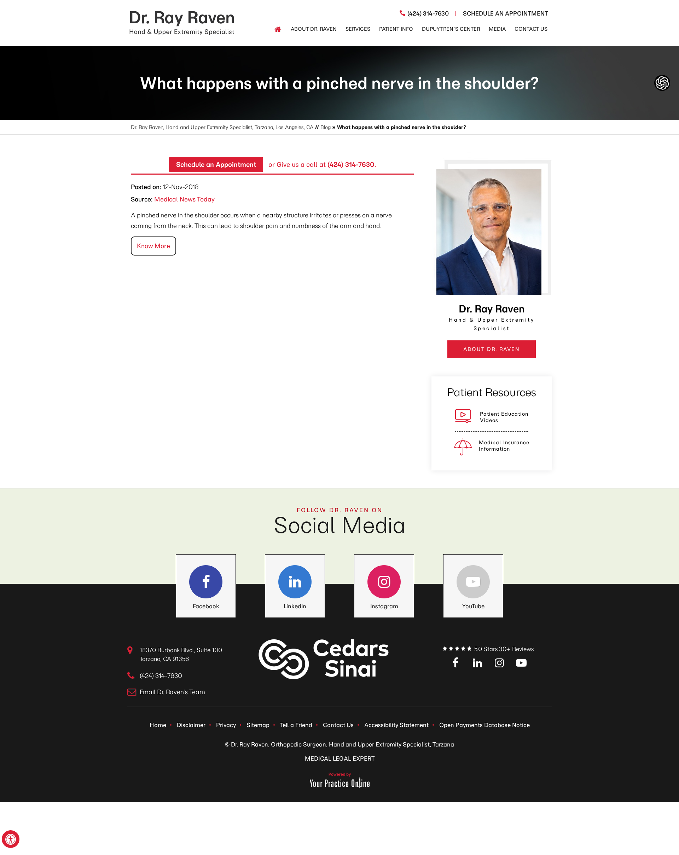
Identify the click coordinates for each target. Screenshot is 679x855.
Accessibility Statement (396, 724)
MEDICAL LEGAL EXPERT (340, 758)
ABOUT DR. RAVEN (491, 349)
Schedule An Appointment (505, 13)
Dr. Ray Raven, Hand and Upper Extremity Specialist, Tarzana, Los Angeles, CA (222, 127)
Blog (325, 127)
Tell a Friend (296, 724)
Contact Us (338, 724)
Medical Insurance (504, 445)
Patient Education (504, 417)
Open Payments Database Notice (484, 724)
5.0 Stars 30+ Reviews (504, 648)
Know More (153, 246)
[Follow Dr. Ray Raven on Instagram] (384, 581)
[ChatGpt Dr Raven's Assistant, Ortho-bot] (662, 83)
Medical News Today (184, 199)
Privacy (226, 724)
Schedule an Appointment (216, 164)
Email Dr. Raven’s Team (172, 692)
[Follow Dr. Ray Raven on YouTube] (473, 581)
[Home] (277, 29)
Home (158, 724)
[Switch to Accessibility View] (10, 839)
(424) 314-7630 (428, 13)
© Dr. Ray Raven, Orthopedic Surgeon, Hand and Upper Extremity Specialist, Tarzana (339, 744)
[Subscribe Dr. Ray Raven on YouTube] (521, 663)
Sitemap (257, 724)
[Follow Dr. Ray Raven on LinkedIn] (295, 581)
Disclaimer (191, 724)
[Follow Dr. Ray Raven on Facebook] (205, 581)
